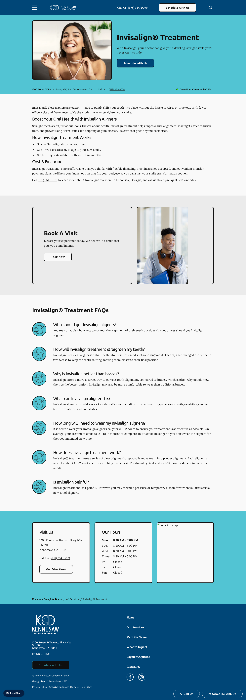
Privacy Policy (39, 686)
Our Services (135, 627)
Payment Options (138, 656)
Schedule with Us (177, 7)
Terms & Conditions (58, 686)
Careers (74, 686)
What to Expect (137, 647)
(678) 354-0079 (117, 89)
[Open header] (35, 8)
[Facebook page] (130, 677)
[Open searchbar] (211, 8)
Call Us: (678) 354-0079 (132, 7)
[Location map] (185, 553)
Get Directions (56, 569)
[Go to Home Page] (63, 7)
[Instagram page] (141, 677)
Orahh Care (86, 686)
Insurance (133, 666)
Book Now (58, 257)
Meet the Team (137, 637)
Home (130, 617)
